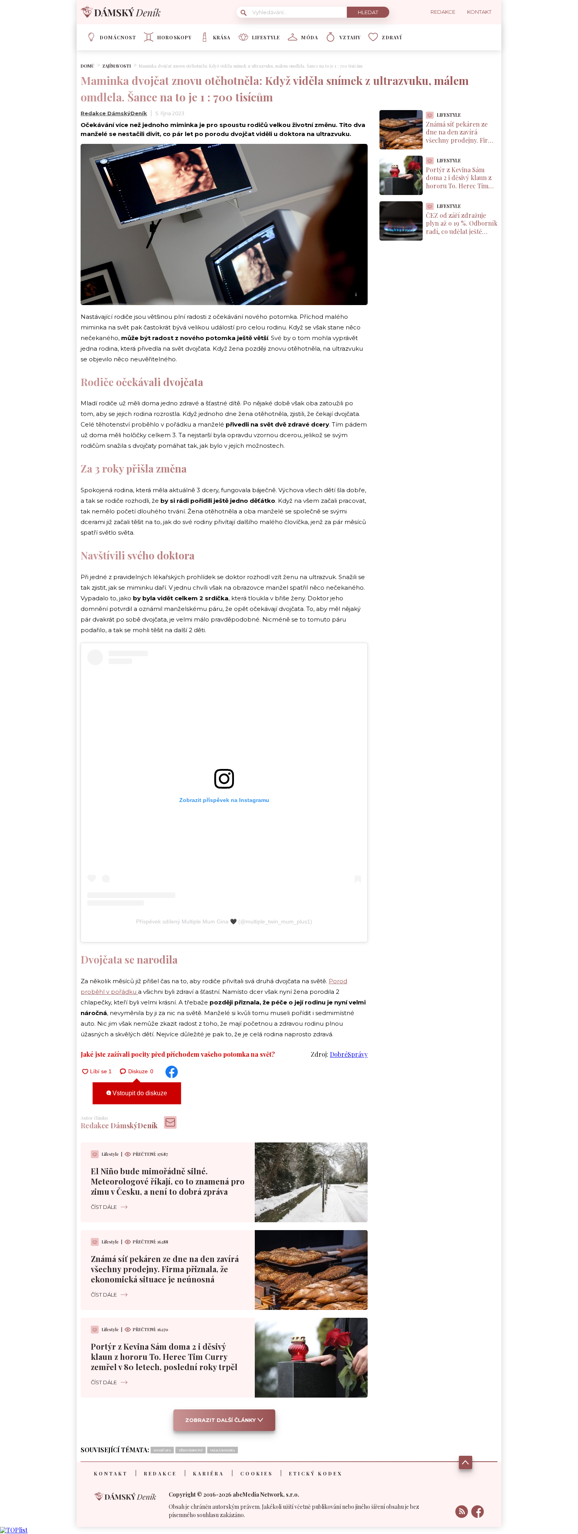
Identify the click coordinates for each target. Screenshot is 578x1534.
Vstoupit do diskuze (139, 1093)
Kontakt (111, 1473)
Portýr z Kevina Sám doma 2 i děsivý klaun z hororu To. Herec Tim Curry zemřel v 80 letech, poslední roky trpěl (164, 1356)
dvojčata (162, 1450)
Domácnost (118, 37)
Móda (309, 37)
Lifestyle (266, 37)
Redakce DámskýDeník (114, 113)
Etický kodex (315, 1473)
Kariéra (208, 1473)
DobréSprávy (349, 1054)
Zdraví (392, 37)
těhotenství (190, 1450)
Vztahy (350, 37)
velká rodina (222, 1450)
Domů (87, 66)
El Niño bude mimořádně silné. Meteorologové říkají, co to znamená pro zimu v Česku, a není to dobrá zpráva (168, 1181)
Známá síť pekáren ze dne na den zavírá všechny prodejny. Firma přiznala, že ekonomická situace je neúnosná (165, 1268)
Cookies (256, 1473)
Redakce (160, 1473)
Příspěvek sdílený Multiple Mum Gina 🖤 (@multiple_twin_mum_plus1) (224, 921)
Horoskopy (174, 37)
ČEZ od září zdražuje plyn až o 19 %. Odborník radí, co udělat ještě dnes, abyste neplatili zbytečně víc (461, 231)
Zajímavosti (116, 66)
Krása (222, 37)
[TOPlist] (14, 1530)
